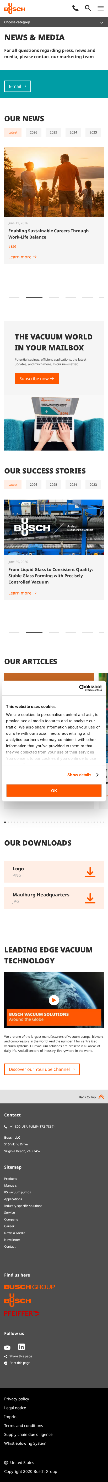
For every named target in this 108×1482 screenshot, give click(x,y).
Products (10, 1178)
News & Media (14, 1233)
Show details (79, 775)
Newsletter (12, 1239)
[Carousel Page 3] (14, 297)
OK (54, 790)
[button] (5, 822)
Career (9, 1226)
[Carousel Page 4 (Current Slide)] (34, 297)
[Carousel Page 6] (71, 297)
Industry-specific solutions (23, 1206)
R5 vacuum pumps (17, 1192)
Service (9, 1212)
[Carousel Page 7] (87, 297)
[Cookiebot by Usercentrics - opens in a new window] (79, 688)
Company (11, 1219)
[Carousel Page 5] (54, 297)
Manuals (10, 1185)
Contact (9, 1246)
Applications (13, 1199)
